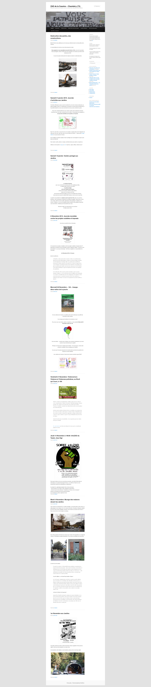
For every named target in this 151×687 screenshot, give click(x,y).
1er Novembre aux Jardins (59, 613)
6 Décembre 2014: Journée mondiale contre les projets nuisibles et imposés (94, 79)
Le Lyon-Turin (91, 105)
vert (65, 144)
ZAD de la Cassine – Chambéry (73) (65, 6)
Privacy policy (69, 682)
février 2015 (91, 89)
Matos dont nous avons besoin (73, 28)
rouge (62, 144)
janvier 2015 (91, 90)
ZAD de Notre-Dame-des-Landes (94, 104)
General (56, 92)
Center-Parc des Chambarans (94, 106)
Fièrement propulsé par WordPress (78, 682)
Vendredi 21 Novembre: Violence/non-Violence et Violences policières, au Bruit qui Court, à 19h (65, 379)
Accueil (52, 28)
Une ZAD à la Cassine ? (55, 30)
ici (92, 40)
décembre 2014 (92, 92)
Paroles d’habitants (84, 28)
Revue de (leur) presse (93, 28)
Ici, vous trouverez (56, 426)
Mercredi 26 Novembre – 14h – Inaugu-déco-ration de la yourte (94, 84)
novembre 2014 (92, 93)
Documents (57, 28)
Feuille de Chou (63, 28)
